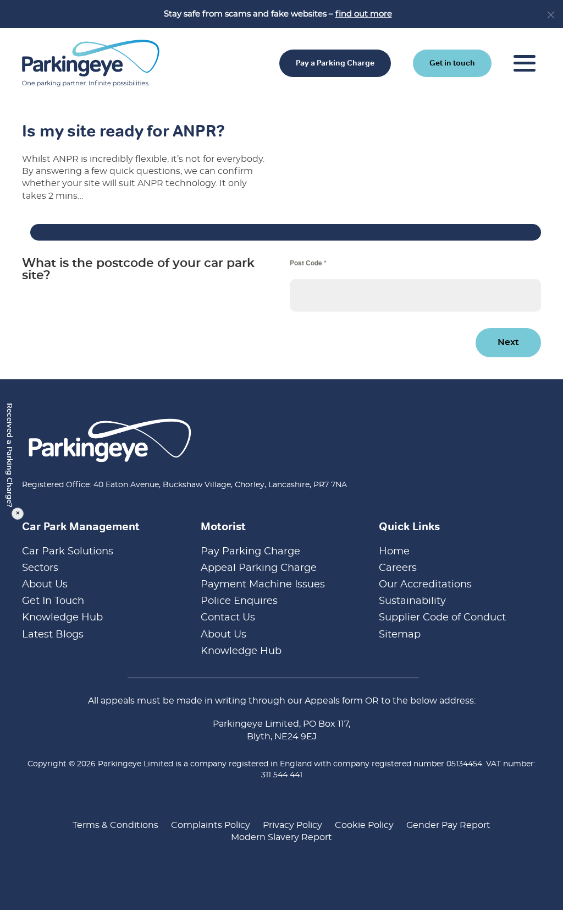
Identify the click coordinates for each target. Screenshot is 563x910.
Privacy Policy (292, 825)
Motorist (223, 526)
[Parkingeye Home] (90, 62)
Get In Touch (53, 601)
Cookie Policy (364, 825)
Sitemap (400, 635)
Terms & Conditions (115, 825)
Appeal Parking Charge (259, 568)
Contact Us (228, 618)
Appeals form (334, 700)
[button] (551, 15)
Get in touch (452, 63)
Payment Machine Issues (263, 585)
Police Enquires (239, 601)
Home (394, 552)
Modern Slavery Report (281, 837)
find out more (363, 14)
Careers (398, 568)
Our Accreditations (425, 585)
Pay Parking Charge (250, 552)
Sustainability (412, 601)
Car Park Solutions (67, 552)
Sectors (40, 568)
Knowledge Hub (62, 618)
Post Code (308, 263)
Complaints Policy (210, 825)
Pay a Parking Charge (335, 63)
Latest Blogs (53, 635)
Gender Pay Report (448, 825)
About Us (45, 585)
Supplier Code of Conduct (442, 618)
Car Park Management (81, 526)
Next (508, 342)
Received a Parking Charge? (11, 458)
